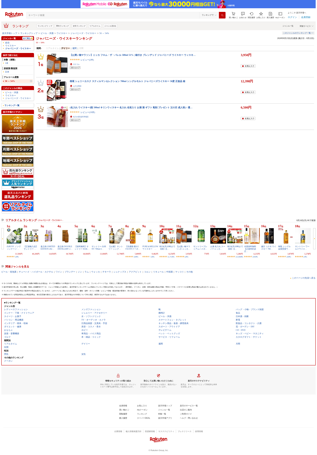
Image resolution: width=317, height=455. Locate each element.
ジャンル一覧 (287, 26)
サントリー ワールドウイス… (302, 247)
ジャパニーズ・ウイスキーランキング (64, 38)
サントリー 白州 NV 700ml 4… (99, 247)
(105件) (255, 257)
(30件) (289, 257)
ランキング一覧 (11, 105)
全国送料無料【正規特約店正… (250, 248)
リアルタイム (94, 26)
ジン (80, 272)
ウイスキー (62, 33)
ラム (87, 272)
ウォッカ (95, 272)
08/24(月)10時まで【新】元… (167, 247)
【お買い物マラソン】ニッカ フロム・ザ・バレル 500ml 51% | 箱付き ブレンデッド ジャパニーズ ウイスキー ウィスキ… (133, 55)
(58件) (136, 257)
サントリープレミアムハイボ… (200, 247)
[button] (243, 15)
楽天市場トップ (9, 33)
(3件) (17, 257)
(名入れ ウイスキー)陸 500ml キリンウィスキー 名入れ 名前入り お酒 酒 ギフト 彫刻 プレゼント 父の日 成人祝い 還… (131, 107)
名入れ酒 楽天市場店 (80, 117)
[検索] (222, 15)
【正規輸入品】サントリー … (31, 247)
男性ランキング (62, 26)
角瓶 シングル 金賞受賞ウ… (285, 247)
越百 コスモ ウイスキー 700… (268, 247)
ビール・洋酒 (47, 33)
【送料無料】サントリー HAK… (82, 247)
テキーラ (106, 272)
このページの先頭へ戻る (304, 278)
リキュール (158, 272)
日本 (7, 72)
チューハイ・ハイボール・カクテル (36, 272)
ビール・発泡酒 (8, 272)
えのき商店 (77, 86)
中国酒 (169, 272)
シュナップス (119, 272)
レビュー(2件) (87, 60)
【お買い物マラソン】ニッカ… (183, 247)
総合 (7, 42)
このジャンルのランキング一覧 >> (298, 33)
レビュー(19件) (88, 112)
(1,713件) (171, 257)
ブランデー (70, 272)
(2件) (186, 257)
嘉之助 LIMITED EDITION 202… (48, 247)
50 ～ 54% (104, 33)
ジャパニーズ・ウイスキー (83, 33)
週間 (74, 48)
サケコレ (76, 64)
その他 (189, 272)
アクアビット (135, 272)
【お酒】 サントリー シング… (115, 247)
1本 (6, 63)
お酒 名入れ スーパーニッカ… (217, 247)
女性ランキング (79, 26)
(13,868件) (239, 257)
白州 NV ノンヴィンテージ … (14, 247)
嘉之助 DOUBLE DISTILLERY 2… (65, 247)
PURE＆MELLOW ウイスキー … (151, 247)
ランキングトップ (45, 26)
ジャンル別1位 (110, 26)
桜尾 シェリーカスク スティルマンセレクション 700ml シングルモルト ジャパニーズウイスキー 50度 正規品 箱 (127, 81)
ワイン (59, 272)
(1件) (305, 257)
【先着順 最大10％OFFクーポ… (132, 247)
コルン (147, 272)
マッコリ (179, 272)
